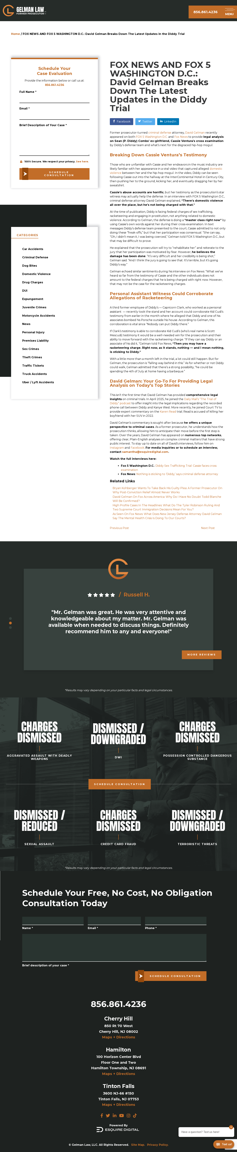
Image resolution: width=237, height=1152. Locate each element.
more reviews (201, 654)
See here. (82, 161)
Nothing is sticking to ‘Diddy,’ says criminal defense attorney (177, 474)
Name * (27, 928)
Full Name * (27, 92)
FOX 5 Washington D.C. (152, 136)
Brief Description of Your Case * (43, 125)
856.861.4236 (205, 12)
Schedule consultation (59, 174)
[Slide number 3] (10, 627)
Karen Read (168, 411)
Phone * (151, 928)
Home (15, 34)
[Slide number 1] (10, 618)
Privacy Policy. (157, 1144)
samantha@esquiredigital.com (145, 452)
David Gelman (195, 132)
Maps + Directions (118, 1037)
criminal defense (159, 132)
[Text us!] (223, 1145)
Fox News (181, 136)
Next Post (208, 528)
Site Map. (138, 1144)
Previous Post (119, 528)
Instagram (117, 447)
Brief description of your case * (45, 965)
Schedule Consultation (119, 784)
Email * (24, 108)
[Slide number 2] (10, 623)
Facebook (137, 447)
